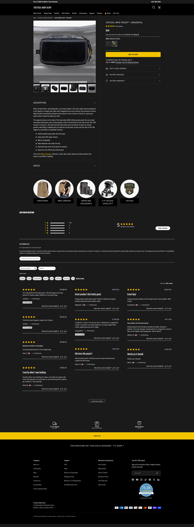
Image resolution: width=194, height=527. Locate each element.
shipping (66, 278)
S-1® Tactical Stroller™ (108, 202)
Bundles (56, 13)
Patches (99, 13)
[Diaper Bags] (42, 189)
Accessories (83, 13)
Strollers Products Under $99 (45, 18)
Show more (80, 278)
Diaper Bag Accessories (86, 202)
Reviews (36, 477)
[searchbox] (26, 268)
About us (36, 465)
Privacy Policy (60, 516)
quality (22, 278)
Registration (102, 469)
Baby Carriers (64, 200)
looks (29, 278)
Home (34, 18)
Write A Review (163, 228)
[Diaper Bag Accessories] (86, 189)
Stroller (74, 13)
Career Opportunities (40, 489)
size (52, 278)
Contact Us (36, 481)
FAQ (65, 465)
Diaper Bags (48, 13)
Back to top (97, 436)
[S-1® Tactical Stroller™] (108, 189)
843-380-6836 (156, 2)
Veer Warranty (102, 481)
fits (73, 278)
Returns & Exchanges (71, 473)
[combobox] (47, 268)
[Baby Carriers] (64, 189)
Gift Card (116, 13)
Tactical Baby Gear (41, 516)
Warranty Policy (103, 477)
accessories (37, 278)
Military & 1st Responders (72, 481)
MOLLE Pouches (46, 154)
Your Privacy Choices (70, 516)
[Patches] (129, 189)
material (58, 278)
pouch (46, 278)
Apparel (91, 13)
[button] (159, 7)
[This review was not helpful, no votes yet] (64, 306)
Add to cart (133, 54)
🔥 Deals (108, 13)
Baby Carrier (37, 13)
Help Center (102, 485)
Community (37, 469)
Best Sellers (66, 13)
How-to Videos (103, 473)
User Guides (102, 465)
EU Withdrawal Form (70, 485)
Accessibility (37, 485)
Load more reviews (97, 401)
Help (65, 469)
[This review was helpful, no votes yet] (61, 306)
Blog (34, 473)
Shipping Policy (69, 477)
